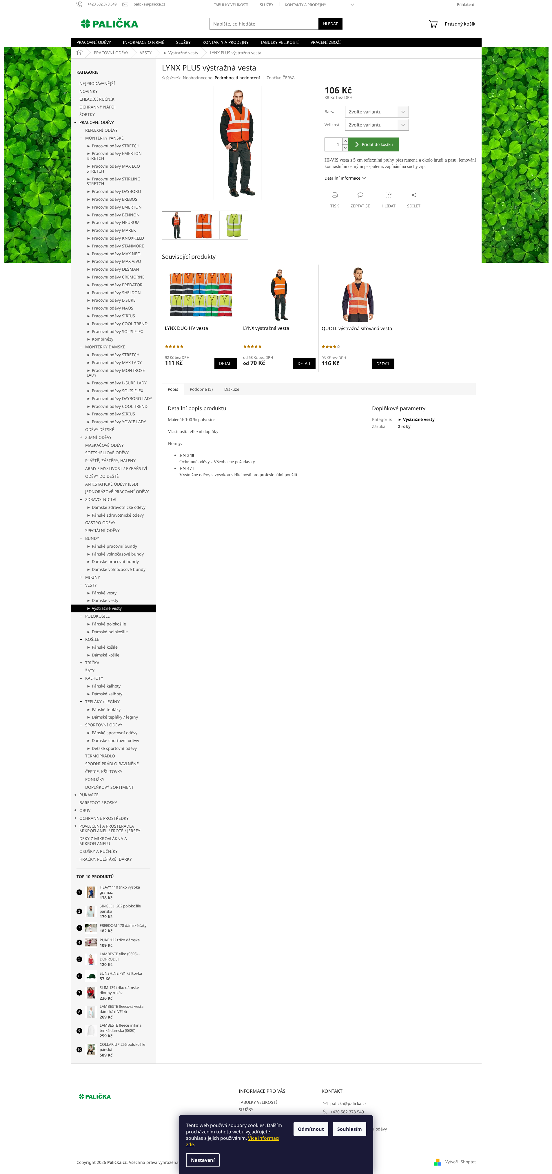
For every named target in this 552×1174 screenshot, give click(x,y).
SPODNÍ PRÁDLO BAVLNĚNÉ (112, 763)
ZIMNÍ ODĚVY (98, 437)
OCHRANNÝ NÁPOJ (97, 107)
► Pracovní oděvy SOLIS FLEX (115, 331)
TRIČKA (92, 662)
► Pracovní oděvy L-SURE (111, 300)
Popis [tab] (173, 389)
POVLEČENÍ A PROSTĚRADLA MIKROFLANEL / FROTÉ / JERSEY (109, 828)
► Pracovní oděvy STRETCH (113, 146)
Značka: (281, 77)
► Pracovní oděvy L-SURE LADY (117, 383)
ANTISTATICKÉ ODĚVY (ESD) (111, 484)
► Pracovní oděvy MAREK (111, 230)
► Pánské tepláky (104, 709)
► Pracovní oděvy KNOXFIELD (115, 238)
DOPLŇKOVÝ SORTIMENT (109, 787)
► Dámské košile (103, 655)
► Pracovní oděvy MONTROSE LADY (116, 373)
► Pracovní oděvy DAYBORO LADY (119, 398)
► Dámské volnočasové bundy (116, 569)
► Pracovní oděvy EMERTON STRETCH (114, 156)
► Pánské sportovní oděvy (112, 732)
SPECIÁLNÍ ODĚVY (102, 530)
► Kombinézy (100, 339)
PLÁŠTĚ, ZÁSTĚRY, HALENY (110, 460)
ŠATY (89, 670)
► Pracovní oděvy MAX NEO (114, 253)
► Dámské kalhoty (104, 694)
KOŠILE (92, 639)
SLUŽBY (266, 4)
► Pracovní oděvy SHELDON (114, 292)
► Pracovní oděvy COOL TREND (117, 323)
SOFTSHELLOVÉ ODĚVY (107, 452)
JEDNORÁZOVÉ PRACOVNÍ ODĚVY (117, 491)
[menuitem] (94, 42)
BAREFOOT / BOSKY (98, 802)
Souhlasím (349, 1129)
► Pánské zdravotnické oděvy (115, 515)
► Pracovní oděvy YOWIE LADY (116, 421)
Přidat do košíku (377, 144)
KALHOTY (94, 678)
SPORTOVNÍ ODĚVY (103, 725)
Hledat (330, 23)
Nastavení (203, 1160)
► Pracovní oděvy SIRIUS (111, 316)
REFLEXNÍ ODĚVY (101, 130)
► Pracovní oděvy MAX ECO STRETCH (113, 168)
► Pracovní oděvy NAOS (110, 308)
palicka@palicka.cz (348, 1103)
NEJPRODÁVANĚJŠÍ (97, 83)
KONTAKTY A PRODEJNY (305, 4)
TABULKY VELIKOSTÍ (231, 4)
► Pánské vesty (101, 593)
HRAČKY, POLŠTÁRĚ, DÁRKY (105, 859)
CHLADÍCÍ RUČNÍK (96, 99)
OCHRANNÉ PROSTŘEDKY (104, 818)
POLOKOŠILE (97, 616)
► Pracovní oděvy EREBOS (112, 199)
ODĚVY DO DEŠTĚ (102, 476)
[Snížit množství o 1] (345, 147)
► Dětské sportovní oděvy (112, 748)
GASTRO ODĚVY (100, 522)
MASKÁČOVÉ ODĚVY (104, 445)
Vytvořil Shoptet (460, 1161)
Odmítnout (311, 1129)
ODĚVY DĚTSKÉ (99, 429)
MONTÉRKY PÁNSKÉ (104, 138)
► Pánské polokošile (106, 624)
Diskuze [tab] (231, 389)
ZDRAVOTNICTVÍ (100, 499)
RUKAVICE (89, 794)
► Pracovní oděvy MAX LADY (114, 362)
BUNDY (92, 538)
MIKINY (92, 577)
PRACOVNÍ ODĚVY (96, 122)
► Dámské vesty (102, 600)
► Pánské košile (102, 647)
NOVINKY (88, 91)
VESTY (91, 585)
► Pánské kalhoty (104, 686)
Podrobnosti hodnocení (237, 77)
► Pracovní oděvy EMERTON (114, 207)
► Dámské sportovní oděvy (113, 740)
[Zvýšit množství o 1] (345, 141)
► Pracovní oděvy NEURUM (113, 222)
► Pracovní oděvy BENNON (113, 215)
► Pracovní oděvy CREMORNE (116, 277)
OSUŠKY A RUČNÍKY (98, 851)
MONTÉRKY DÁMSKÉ (105, 347)
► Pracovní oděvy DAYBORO (114, 191)
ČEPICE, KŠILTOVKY (103, 771)
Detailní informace (342, 178)
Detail (225, 363)
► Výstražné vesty (104, 608)
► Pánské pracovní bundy (112, 546)
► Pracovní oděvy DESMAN (113, 269)
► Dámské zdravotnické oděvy (116, 507)
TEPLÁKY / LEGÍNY (102, 701)
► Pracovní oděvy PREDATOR (115, 284)
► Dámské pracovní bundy (113, 561)
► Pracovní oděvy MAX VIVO (114, 261)
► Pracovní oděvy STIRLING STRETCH (113, 181)
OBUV (84, 810)
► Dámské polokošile (107, 631)
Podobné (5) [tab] (201, 389)
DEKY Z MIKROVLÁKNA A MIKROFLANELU (103, 841)
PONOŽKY (94, 779)
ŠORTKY (87, 114)
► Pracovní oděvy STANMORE (115, 246)
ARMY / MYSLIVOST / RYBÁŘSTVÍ (116, 468)
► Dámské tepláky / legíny (112, 717)
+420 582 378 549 (347, 1112)
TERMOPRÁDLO (100, 756)
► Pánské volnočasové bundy (115, 554)
